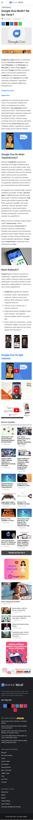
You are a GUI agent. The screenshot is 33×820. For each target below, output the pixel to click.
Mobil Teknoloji (6, 7)
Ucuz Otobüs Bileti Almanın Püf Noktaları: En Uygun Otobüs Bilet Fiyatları (14, 736)
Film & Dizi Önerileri (6, 755)
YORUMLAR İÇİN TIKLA (16, 553)
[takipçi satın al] (16, 51)
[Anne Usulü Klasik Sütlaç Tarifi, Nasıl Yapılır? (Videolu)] (6, 618)
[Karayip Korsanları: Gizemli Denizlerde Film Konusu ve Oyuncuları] (6, 634)
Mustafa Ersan (7, 19)
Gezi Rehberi (5, 764)
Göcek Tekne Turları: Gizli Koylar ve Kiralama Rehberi (14, 722)
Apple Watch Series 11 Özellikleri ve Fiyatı (8, 503)
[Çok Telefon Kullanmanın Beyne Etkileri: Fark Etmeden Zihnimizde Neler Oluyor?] (24, 431)
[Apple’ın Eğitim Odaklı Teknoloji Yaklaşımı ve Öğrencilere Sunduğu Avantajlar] (8, 453)
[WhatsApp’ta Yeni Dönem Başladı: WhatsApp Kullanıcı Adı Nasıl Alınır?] (8, 431)
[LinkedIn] (11, 24)
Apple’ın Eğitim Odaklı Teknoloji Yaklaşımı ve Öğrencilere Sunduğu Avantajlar (8, 462)
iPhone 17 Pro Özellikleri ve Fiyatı (7, 519)
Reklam (3, 798)
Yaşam (3, 758)
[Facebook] (3, 24)
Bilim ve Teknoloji (6, 770)
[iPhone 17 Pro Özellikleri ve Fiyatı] (8, 513)
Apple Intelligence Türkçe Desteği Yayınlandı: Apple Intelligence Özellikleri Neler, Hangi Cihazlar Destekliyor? (23, 464)
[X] (7, 24)
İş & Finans (4, 779)
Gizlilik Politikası (5, 801)
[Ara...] (31, 3)
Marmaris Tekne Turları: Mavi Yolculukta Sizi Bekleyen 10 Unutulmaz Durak (13, 731)
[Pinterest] (16, 24)
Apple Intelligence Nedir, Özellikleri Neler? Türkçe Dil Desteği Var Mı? (23, 543)
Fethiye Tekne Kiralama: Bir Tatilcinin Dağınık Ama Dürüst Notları (14, 727)
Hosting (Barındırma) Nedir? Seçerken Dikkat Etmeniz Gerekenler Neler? (14, 741)
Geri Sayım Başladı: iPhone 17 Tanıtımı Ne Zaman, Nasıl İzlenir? (8, 542)
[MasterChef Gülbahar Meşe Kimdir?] (6, 626)
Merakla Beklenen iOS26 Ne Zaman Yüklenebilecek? (7, 485)
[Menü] (2, 3)
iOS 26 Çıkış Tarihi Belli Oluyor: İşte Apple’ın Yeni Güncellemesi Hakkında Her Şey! (23, 522)
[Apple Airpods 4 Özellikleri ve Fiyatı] (24, 478)
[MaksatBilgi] (17, 2)
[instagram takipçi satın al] (16, 670)
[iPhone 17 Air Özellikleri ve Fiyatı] (24, 496)
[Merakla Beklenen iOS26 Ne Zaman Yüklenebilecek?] (8, 478)
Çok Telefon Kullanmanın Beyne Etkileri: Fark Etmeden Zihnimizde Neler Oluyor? (24, 440)
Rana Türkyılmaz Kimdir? (10, 602)
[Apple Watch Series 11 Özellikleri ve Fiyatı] (8, 496)
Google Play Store (7, 90)
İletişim (3, 795)
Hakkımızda (4, 792)
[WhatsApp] (20, 24)
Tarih (2, 776)
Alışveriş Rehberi (6, 767)
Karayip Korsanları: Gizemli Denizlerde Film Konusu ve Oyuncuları (20, 634)
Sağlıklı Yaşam (5, 773)
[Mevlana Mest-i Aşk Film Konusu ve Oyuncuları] (6, 610)
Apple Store (5, 95)
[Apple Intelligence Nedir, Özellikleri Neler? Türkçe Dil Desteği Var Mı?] (24, 535)
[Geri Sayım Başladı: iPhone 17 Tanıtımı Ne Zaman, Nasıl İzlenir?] (8, 535)
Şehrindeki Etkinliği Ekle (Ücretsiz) (11, 807)
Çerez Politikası (5, 804)
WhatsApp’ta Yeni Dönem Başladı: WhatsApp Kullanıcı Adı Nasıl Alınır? (8, 439)
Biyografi (3, 752)
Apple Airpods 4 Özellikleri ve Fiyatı (23, 484)
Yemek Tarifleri (5, 761)
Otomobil (4, 782)
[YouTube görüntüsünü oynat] (16, 371)
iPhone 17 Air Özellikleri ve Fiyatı (23, 503)
